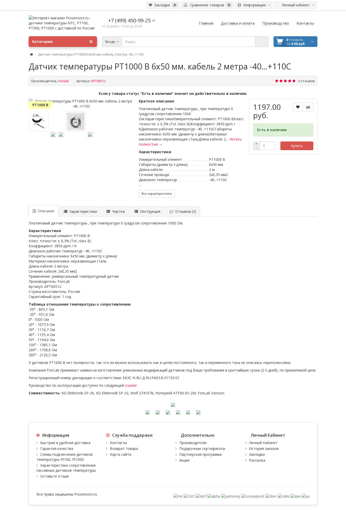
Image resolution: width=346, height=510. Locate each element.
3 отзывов (306, 81)
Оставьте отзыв (54, 476)
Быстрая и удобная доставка (65, 442)
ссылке (131, 385)
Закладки (257, 454)
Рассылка (257, 460)
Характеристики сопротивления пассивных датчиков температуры (66, 468)
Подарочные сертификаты (202, 448)
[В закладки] (298, 107)
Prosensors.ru (85, 494)
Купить (297, 145)
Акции (184, 460)
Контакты (118, 442)
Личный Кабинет (263, 442)
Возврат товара (124, 448)
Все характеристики (157, 193)
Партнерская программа (200, 454)
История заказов (264, 448)
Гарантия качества (56, 448)
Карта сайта (120, 454)
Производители (192, 442)
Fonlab (64, 81)
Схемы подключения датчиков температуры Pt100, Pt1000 (64, 457)
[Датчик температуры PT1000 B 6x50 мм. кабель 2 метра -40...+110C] (81, 104)
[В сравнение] (308, 107)
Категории (42, 41)
